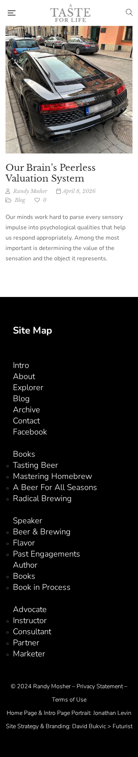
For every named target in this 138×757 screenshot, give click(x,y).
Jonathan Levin (112, 713)
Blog (20, 200)
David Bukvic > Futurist (102, 726)
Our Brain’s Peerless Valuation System (51, 173)
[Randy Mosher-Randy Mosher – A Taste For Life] (71, 13)
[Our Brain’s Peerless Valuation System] (69, 89)
